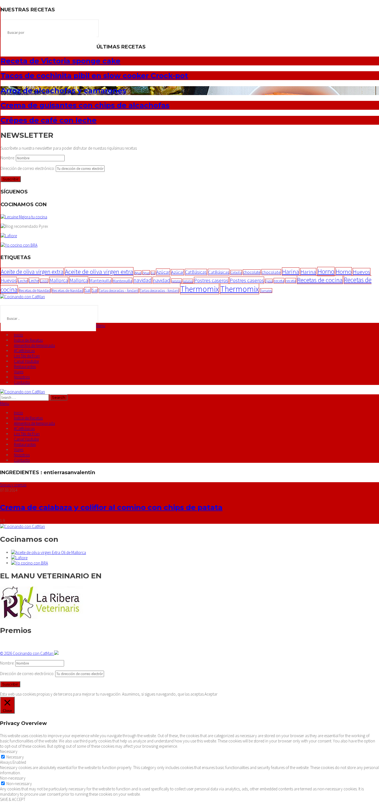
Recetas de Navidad (34, 290)
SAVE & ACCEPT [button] (12, 799)
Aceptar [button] (211, 694)
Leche (22, 280)
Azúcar (163, 272)
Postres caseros (211, 280)
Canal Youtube (26, 361)
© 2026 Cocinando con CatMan (27, 653)
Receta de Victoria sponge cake (60, 61)
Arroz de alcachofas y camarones (63, 90)
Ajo (153, 273)
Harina (290, 271)
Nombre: (8, 157)
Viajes (18, 371)
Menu (100, 325)
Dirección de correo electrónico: (28, 168)
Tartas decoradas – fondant (118, 290)
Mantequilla (100, 280)
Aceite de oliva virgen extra (32, 271)
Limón (44, 281)
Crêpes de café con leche (49, 120)
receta (279, 280)
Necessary (15, 757)
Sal (87, 290)
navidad (142, 280)
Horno (325, 271)
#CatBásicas (24, 350)
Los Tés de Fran (27, 356)
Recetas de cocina (320, 280)
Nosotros (22, 377)
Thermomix (199, 289)
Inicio (18, 335)
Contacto (22, 382)
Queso (268, 281)
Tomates (266, 290)
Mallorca (58, 280)
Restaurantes (25, 366)
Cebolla (236, 272)
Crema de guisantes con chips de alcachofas (85, 105)
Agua (138, 273)
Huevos (361, 271)
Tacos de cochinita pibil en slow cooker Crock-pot (94, 75)
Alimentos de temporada (34, 345)
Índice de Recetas (28, 340)
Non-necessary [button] (13, 778)
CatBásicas (196, 272)
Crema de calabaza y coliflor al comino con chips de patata (111, 507)
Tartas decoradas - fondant (159, 290)
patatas (176, 281)
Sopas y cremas (13, 484)
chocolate (251, 272)
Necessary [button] (8, 751)
